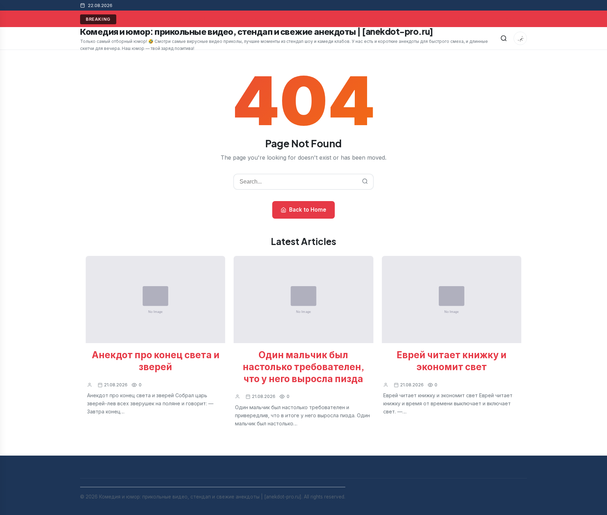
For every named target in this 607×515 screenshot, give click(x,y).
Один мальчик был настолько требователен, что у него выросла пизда (307, 19)
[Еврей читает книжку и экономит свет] (451, 299)
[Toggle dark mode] (520, 38)
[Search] (504, 38)
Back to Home (307, 209)
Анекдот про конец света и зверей (160, 19)
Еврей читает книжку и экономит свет (493, 19)
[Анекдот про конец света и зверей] (155, 299)
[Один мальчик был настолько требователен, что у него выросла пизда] (303, 299)
